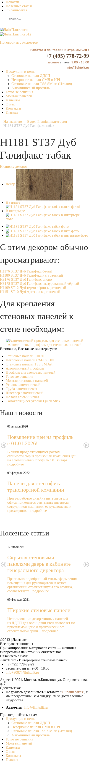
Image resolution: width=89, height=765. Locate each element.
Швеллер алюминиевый (24, 393)
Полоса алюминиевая (22, 397)
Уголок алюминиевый (23, 385)
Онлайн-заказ (16, 10)
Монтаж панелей (19, 96)
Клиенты (13, 100)
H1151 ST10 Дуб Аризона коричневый (30, 292)
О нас (10, 104)
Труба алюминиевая (21, 389)
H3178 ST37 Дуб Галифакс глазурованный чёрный (39, 283)
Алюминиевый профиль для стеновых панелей (44, 345)
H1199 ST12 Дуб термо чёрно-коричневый (33, 288)
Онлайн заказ (72, 692)
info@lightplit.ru (36, 707)
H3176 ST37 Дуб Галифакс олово (26, 279)
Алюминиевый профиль (30, 88)
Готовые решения (19, 92)
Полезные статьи (19, 6)
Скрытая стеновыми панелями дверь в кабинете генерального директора (39, 564)
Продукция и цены (20, 71)
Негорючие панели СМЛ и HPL (36, 80)
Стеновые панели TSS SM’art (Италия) (41, 84)
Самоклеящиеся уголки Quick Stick (33, 401)
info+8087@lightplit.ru (22, 672)
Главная (12, 112)
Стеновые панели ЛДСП (30, 76)
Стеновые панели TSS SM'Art (29, 364)
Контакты (13, 108)
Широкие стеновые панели (39, 610)
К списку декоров (14, 166)
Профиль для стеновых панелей (30, 372)
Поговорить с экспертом (19, 42)
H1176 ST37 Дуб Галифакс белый (26, 271)
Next (86, 445)
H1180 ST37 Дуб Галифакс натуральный (31, 275)
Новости (12, 2)
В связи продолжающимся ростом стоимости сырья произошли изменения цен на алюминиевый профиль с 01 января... (41, 456)
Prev (3, 445)
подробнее (15, 464)
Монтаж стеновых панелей (27, 380)
